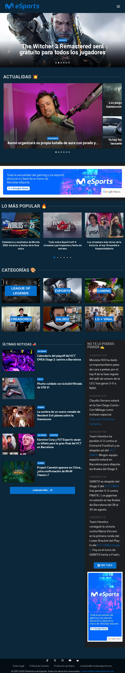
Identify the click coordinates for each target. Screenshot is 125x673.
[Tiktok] (47, 660)
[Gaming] (104, 290)
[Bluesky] (77, 660)
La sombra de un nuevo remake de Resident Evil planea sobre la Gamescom (58, 415)
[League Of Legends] (21, 290)
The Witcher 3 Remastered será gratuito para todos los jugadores (62, 49)
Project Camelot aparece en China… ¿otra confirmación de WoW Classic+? (59, 471)
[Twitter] (55, 660)
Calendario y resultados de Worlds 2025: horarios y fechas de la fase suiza (21, 245)
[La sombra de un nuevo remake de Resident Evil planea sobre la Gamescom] (18, 416)
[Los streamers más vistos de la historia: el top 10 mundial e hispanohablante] (104, 225)
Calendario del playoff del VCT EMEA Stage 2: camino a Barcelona (59, 357)
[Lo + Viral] (104, 319)
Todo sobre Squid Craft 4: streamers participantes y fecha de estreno (62, 245)
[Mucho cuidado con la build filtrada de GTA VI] (18, 388)
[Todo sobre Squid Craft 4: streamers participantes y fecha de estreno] (62, 225)
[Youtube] (70, 660)
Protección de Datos (64, 665)
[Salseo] (62, 319)
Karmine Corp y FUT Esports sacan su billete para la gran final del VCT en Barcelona (59, 443)
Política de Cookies (39, 665)
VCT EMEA (112, 486)
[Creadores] (21, 319)
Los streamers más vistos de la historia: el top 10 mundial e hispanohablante (104, 245)
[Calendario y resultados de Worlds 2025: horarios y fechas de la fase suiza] (21, 225)
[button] (6, 33)
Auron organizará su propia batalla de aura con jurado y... (52, 143)
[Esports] (62, 290)
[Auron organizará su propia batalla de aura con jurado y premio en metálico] (53, 116)
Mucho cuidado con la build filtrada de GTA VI (59, 385)
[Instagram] (62, 660)
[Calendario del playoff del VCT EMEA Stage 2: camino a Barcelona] (18, 360)
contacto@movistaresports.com (96, 665)
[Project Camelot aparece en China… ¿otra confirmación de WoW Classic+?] (18, 472)
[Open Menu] (118, 6)
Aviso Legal (18, 665)
